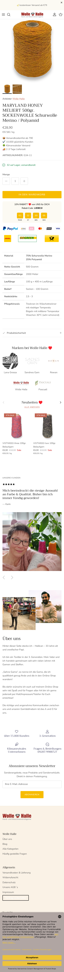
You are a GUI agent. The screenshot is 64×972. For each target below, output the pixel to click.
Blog (4, 844)
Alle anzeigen (32, 407)
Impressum (8, 892)
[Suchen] (10, 14)
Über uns (7, 839)
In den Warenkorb (32, 194)
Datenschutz (9, 882)
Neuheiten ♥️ (32, 402)
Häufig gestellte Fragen (14, 853)
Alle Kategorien (10, 848)
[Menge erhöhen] (24, 181)
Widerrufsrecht (10, 877)
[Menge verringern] (6, 181)
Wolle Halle (18, 98)
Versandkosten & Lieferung (16, 872)
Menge (6, 174)
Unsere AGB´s (10, 887)
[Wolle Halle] (32, 14)
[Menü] (3, 14)
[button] (62, 3)
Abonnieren (32, 794)
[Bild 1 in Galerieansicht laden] (32, 51)
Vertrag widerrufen (15, 897)
